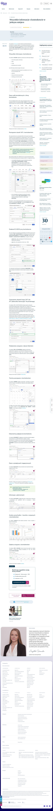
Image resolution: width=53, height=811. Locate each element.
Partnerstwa (20, 725)
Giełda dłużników (30, 678)
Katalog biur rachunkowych (22, 718)
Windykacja (4, 684)
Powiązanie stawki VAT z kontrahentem (17, 36)
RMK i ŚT (16, 677)
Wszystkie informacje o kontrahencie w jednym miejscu (46, 52)
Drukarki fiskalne (30, 675)
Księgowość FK (5, 673)
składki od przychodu (5, 796)
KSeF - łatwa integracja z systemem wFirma (26, 757)
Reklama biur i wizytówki (43, 670)
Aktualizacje (41, 674)
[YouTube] (47, 806)
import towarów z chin (11, 796)
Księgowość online (5, 696)
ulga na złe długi (4, 792)
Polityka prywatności (21, 784)
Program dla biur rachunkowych (23, 726)
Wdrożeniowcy (42, 673)
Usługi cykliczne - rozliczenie (47, 64)
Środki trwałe (4, 675)
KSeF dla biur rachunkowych (22, 799)
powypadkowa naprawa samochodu (14, 791)
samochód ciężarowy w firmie (31, 793)
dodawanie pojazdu (16, 793)
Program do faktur (5, 694)
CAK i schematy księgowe (19, 671)
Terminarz (24, 408)
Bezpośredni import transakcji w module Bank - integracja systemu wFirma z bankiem (46, 106)
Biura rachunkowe (46, 8)
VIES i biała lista (29, 696)
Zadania (22, 563)
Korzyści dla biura (21, 715)
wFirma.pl (16, 43)
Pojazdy (3, 677)
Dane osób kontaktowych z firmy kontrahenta (18, 34)
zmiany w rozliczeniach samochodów (45, 791)
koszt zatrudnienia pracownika (35, 791)
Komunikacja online (30, 683)
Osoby (25, 128)
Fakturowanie (11, 8)
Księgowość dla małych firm (6, 799)
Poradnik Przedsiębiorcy (6, 764)
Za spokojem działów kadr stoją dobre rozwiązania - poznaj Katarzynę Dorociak (45, 194)
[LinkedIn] (1, 801)
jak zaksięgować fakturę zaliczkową (12, 792)
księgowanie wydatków (5, 791)
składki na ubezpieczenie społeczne (37, 794)
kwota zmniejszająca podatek (28, 794)
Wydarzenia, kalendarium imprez (8, 767)
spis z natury (42, 795)
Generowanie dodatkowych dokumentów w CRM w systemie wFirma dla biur (46, 79)
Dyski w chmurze (30, 684)
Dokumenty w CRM (45, 56)
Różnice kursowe (18, 678)
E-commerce (29, 697)
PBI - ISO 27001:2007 (21, 778)
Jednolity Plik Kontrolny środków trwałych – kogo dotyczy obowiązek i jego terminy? (46, 134)
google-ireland (47, 795)
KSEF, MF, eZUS (29, 694)
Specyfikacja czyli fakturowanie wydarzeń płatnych (46, 61)
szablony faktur (21, 791)
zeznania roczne (25, 791)
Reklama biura (20, 720)
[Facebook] (1, 797)
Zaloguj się (46, 3)
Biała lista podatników (31, 677)
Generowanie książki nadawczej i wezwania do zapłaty (46, 84)
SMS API (28, 687)
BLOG (40, 185)
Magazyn (28, 8)
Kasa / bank (4, 678)
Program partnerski (21, 721)
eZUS (28, 671)
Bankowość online (30, 681)
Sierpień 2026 (46, 229)
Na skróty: (12, 32)
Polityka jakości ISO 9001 (22, 780)
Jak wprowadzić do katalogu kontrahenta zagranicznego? (47, 68)
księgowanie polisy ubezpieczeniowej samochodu (34, 795)
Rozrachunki (17, 680)
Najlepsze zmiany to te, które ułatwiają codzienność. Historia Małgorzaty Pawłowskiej (45, 209)
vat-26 (13, 793)
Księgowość (20, 8)
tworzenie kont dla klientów (34, 792)
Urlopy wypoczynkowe (5, 794)
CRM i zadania (4, 700)
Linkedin (19, 773)
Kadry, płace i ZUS (5, 674)
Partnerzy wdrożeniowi (22, 730)
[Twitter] (1, 799)
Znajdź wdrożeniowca (21, 733)
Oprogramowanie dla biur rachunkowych (25, 714)
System (3, 8)
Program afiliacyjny (21, 729)
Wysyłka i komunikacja (19, 675)
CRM (40, 74)
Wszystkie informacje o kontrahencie (17, 33)
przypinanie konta (40, 792)
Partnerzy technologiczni (22, 732)
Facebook (19, 772)
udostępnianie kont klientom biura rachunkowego (23, 792)
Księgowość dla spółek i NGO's (14, 799)
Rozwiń (11, 39)
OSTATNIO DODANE (43, 97)
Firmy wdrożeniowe (21, 775)
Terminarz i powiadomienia (19, 681)
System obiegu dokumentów (7, 683)
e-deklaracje (29, 791)
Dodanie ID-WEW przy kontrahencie (17, 37)
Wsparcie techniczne (6, 756)
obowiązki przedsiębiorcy (23, 795)
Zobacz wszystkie (43, 71)
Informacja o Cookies (21, 783)
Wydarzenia (23, 374)
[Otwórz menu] (51, 4)
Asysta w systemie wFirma (7, 754)
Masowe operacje (18, 673)
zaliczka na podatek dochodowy (6, 795)
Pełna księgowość (5, 701)
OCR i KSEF (4, 681)
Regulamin (19, 785)
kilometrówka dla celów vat (23, 793)
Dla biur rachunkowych (22, 737)
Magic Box (16, 670)
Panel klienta (4, 687)
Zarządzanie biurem (5, 670)
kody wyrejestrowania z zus (12, 794)
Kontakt (19, 770)
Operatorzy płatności (31, 680)
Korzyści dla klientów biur (22, 717)
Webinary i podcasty (6, 765)
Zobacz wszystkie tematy (5, 797)
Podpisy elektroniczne (31, 674)
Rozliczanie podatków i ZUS (7, 680)
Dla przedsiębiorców (21, 738)
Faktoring (28, 707)
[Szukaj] (41, 3)
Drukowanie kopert (44, 86)
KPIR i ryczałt (4, 671)
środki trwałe (44, 793)
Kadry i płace (36, 8)
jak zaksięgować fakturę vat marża (7, 793)
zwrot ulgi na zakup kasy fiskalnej (15, 795)
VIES (28, 673)
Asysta (40, 671)
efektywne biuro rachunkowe (39, 793)
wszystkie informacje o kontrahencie (15, 27)
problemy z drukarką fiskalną (20, 794)
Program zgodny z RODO (22, 781)
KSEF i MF (28, 670)
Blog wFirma (20, 742)
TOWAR (27, 152)
